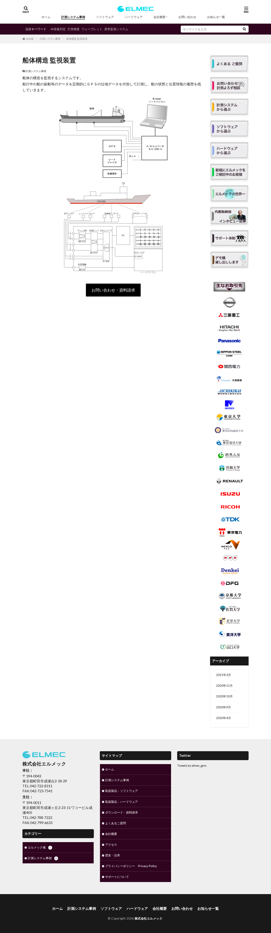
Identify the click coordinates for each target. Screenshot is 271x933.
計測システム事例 (73, 17)
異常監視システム (116, 29)
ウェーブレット (92, 29)
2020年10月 (224, 696)
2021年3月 (223, 675)
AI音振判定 (58, 29)
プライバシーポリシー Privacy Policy (131, 866)
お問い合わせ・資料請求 (113, 290)
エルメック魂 (39, 847)
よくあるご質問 (115, 823)
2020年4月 (223, 718)
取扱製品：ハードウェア (121, 801)
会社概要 (159, 17)
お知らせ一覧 (216, 17)
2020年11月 (224, 685)
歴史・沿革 (112, 855)
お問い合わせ (187, 17)
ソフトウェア (105, 17)
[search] (244, 29)
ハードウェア (134, 17)
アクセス (111, 844)
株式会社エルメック (148, 918)
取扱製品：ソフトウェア (121, 790)
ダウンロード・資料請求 (121, 812)
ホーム (45, 17)
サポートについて (117, 876)
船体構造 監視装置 (76, 38)
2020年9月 (223, 707)
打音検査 (74, 29)
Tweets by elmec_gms (192, 765)
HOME (30, 39)
